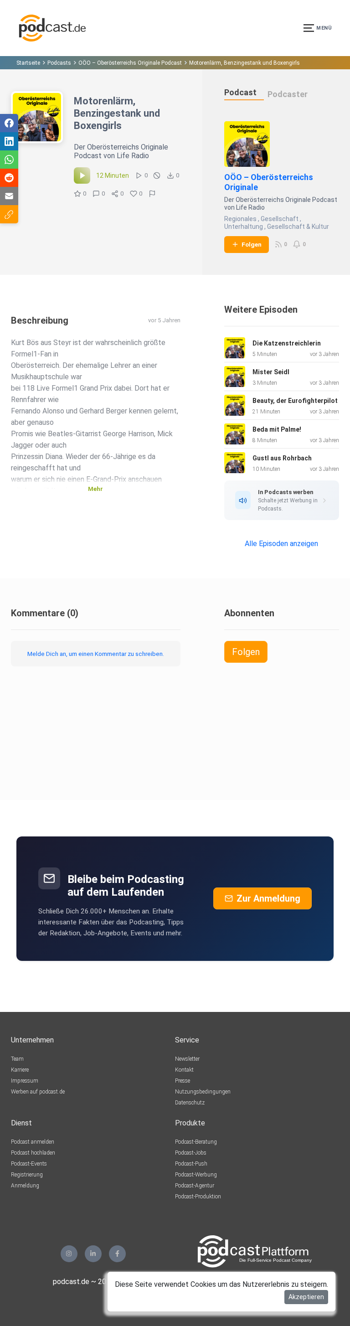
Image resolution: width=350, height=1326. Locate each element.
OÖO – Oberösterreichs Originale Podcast (130, 63)
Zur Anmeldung (268, 898)
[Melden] (152, 193)
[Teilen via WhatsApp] (9, 159)
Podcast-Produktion (198, 1196)
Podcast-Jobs (190, 1153)
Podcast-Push (191, 1164)
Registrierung (27, 1174)
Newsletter (187, 1059)
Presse (182, 1081)
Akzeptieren (306, 1296)
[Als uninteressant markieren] (156, 175)
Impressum (24, 1081)
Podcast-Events (29, 1164)
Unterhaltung (243, 226)
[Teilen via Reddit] (9, 178)
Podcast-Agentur (194, 1185)
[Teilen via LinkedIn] (9, 141)
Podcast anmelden (32, 1142)
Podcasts (59, 63)
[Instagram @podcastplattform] (69, 1253)
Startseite (28, 63)
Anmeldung (25, 1185)
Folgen (252, 244)
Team (17, 1059)
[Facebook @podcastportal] (117, 1253)
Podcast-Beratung (196, 1142)
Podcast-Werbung (196, 1174)
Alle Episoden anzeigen (281, 543)
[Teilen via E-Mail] (9, 196)
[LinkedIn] (93, 1253)
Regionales (240, 218)
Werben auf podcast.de (38, 1092)
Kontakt (184, 1070)
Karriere (20, 1070)
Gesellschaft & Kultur (298, 226)
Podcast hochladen (33, 1153)
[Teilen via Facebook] (9, 123)
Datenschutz (190, 1102)
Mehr (95, 488)
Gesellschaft (280, 218)
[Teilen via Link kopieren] (9, 214)
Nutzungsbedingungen (203, 1092)
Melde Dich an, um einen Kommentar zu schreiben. (95, 653)
